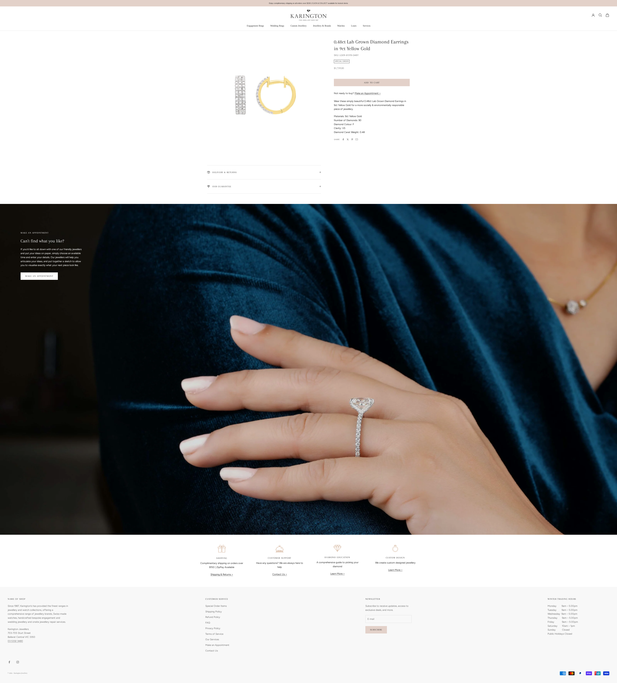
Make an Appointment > (368, 93)
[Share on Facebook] (343, 139)
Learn (353, 26)
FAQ (207, 622)
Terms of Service (214, 634)
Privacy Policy (212, 628)
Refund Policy (212, 617)
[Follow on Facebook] (9, 662)
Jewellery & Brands (322, 26)
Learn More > (337, 573)
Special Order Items (216, 606)
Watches (341, 26)
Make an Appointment (39, 276)
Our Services (212, 639)
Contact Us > (279, 574)
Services (366, 26)
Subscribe (376, 629)
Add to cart (372, 82)
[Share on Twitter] (347, 139)
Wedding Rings (277, 26)
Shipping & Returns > (221, 574)
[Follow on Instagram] (17, 662)
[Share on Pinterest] (352, 139)
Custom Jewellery (299, 26)
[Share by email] (356, 139)
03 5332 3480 (15, 641)
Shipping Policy (213, 611)
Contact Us (211, 650)
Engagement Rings (255, 26)
